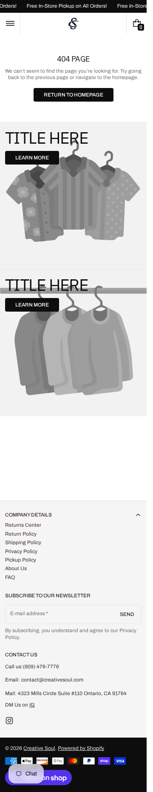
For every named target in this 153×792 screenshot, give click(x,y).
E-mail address (27, 613)
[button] (10, 23)
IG (32, 705)
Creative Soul (39, 748)
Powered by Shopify (81, 748)
